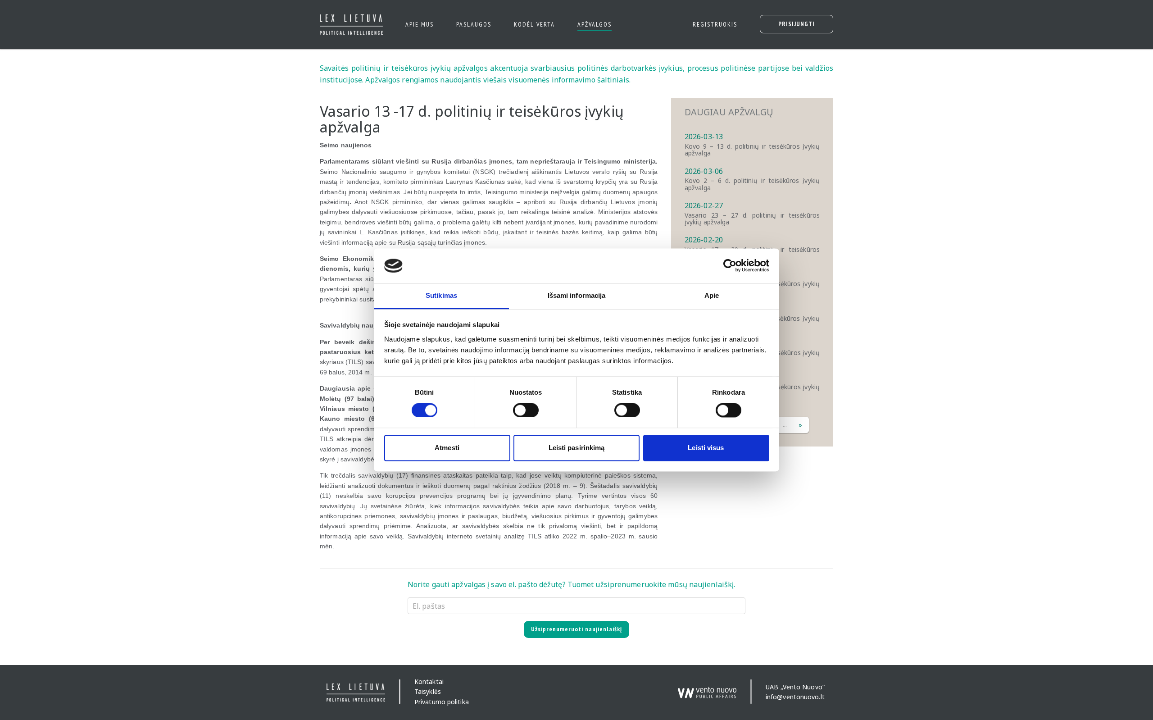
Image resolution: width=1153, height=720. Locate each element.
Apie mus (419, 24)
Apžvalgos (594, 24)
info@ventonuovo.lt (795, 697)
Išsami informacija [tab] (577, 295)
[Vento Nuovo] (707, 688)
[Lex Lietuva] (348, 24)
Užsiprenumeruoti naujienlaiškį (576, 629)
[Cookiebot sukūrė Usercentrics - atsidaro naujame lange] (729, 266)
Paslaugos (473, 24)
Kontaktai (429, 681)
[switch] (526, 410)
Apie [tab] (711, 295)
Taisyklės (427, 692)
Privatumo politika (441, 701)
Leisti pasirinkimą (577, 447)
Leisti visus (706, 447)
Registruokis (715, 24)
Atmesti (447, 447)
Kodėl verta (534, 24)
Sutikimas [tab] (441, 295)
